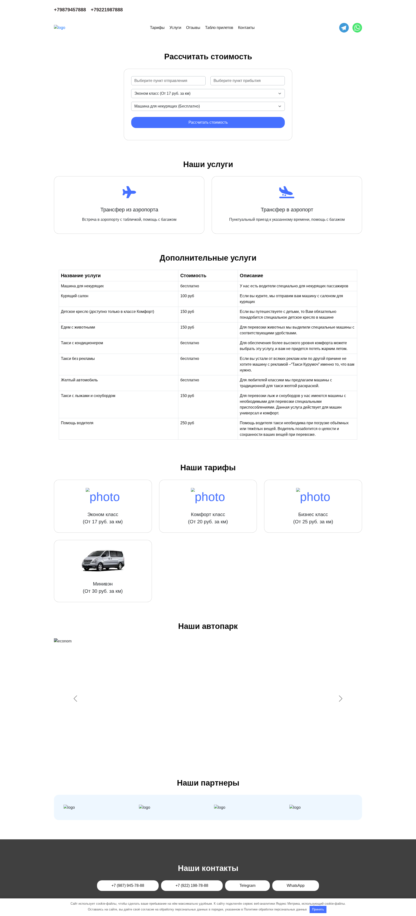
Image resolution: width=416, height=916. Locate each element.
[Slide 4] (212, 752)
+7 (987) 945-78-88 (127, 885)
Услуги (175, 28)
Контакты (246, 28)
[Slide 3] (203, 752)
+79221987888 (107, 9)
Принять (318, 909)
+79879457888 (70, 9)
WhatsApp (296, 885)
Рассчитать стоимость (208, 122)
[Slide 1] (186, 752)
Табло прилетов (219, 28)
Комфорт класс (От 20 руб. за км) (208, 518)
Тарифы (157, 28)
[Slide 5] (221, 752)
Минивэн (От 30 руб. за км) (103, 587)
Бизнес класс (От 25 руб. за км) (313, 518)
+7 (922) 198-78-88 (192, 885)
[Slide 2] (195, 752)
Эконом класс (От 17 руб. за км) (103, 518)
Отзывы (193, 28)
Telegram (247, 885)
